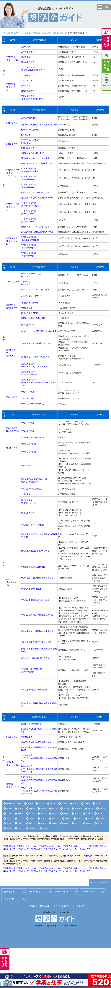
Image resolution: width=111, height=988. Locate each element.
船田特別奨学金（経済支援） (33, 404)
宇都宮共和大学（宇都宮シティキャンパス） (20, 846)
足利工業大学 (11, 123)
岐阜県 (55, 813)
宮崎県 (21, 828)
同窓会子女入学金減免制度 (32, 153)
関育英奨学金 (26, 737)
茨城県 (9, 808)
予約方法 (89, 856)
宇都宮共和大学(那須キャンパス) (12, 241)
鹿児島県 (33, 828)
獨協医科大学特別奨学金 (31, 724)
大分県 (9, 828)
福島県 (98, 803)
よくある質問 (8, 899)
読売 (106, 80)
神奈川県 (78, 808)
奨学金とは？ (8, 891)
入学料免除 (25, 47)
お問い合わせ (44, 906)
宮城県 (64, 803)
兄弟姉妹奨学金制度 (29, 130)
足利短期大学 (11, 144)
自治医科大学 (11, 448)
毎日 (106, 77)
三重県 (89, 813)
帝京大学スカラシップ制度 (32, 525)
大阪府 (21, 818)
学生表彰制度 (26, 308)
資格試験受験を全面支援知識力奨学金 (37, 163)
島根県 (79, 818)
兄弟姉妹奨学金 (27, 148)
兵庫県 (32, 818)
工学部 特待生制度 (29, 118)
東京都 (66, 808)
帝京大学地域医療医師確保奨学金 (35, 600)
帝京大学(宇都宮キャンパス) (12, 582)
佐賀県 (77, 823)
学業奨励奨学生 (27, 398)
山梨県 (32, 813)
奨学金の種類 (12, 33)
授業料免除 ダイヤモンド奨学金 (35, 158)
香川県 (32, 823)
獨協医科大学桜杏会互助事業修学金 (36, 742)
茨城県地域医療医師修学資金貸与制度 (37, 578)
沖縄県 (45, 828)
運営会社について (61, 906)
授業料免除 (25, 57)
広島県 (102, 818)
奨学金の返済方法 (89, 891)
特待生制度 (25, 135)
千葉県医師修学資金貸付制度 (33, 567)
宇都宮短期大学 (12, 282)
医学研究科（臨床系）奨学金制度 (35, 658)
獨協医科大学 (11, 737)
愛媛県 (43, 823)
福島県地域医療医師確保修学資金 (35, 551)
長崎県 (89, 823)
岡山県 (91, 818)
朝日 (106, 74)
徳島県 (21, 823)
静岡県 (66, 813)
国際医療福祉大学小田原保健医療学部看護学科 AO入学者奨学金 (38, 382)
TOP (3, 33)
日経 (106, 82)
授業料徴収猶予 (27, 62)
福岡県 (66, 823)
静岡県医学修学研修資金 (31, 589)
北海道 (30, 803)
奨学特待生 (25, 465)
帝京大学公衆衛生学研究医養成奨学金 (37, 615)
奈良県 (43, 818)
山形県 (87, 803)
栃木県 (21, 808)
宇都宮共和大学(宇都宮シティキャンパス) (12, 173)
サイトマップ (78, 906)
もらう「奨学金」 (25, 33)
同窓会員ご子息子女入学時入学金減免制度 (39, 124)
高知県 (55, 823)
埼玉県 (43, 808)
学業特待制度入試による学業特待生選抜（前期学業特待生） (39, 758)
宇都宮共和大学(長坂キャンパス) (12, 207)
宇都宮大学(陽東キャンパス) (12, 87)
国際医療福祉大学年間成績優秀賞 (35, 357)
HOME (32, 906)
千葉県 (55, 808)
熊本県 (100, 823)
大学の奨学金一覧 (59, 33)
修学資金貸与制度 (28, 444)
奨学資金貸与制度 (28, 452)
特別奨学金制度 (27, 513)
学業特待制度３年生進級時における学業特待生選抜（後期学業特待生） (39, 769)
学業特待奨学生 (27, 392)
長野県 (43, 813)
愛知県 (77, 813)
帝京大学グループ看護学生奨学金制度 (37, 631)
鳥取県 (68, 818)
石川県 (9, 813)
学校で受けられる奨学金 (42, 33)
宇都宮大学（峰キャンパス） (50, 846)
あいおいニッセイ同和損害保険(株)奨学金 (38, 331)
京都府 (9, 818)
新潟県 (91, 808)
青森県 (41, 803)
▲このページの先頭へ (99, 882)
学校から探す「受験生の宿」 (48, 856)
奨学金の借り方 (62, 891)
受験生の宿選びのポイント (73, 856)
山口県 (9, 823)
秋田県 (76, 803)
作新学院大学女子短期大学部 (41, 849)
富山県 (102, 808)
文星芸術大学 (85, 849)
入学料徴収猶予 (27, 52)
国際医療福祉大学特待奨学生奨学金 (36, 343)
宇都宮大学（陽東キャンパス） (75, 846)
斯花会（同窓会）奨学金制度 (33, 318)
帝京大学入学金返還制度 (31, 489)
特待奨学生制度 (27, 325)
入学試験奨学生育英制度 (31, 296)
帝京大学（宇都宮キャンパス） (66, 849)
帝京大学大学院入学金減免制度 (34, 690)
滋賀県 (100, 813)
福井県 (21, 813)
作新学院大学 (11, 397)
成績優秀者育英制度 (29, 303)
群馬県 (32, 808)
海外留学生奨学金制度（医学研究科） (37, 642)
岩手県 (53, 803)
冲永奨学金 (25, 494)
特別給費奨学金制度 (29, 313)
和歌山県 (56, 818)
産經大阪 (106, 85)
